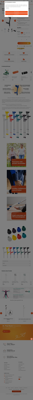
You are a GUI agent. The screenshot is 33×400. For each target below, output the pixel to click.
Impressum (7, 7)
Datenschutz (7, 8)
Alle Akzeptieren (16, 11)
